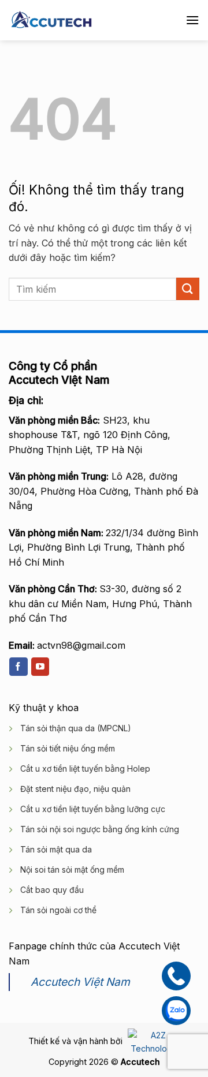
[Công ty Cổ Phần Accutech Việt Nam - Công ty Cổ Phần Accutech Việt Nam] (51, 20)
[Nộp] (187, 289)
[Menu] (192, 20)
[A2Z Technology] (152, 1041)
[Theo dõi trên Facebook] (18, 666)
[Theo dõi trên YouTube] (40, 666)
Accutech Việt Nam (80, 982)
